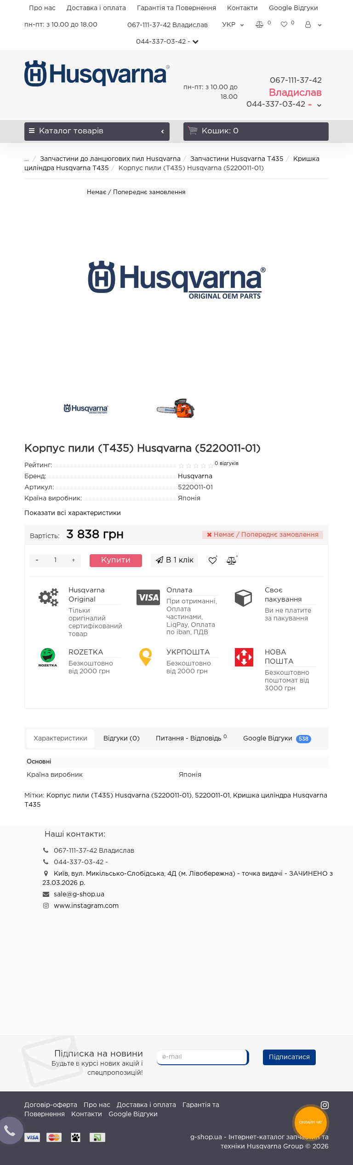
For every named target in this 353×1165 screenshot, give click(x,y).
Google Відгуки (293, 8)
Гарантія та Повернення (176, 8)
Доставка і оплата (96, 8)
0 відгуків (227, 463)
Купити (116, 560)
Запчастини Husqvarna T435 (237, 159)
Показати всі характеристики (72, 513)
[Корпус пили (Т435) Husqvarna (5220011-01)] (86, 409)
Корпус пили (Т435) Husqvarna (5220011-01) (119, 795)
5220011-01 (212, 795)
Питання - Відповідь (191, 738)
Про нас (42, 8)
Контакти (242, 8)
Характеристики (60, 738)
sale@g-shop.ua (79, 894)
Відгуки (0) (121, 738)
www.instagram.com (86, 906)
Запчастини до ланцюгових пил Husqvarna (110, 159)
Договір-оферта (50, 1105)
